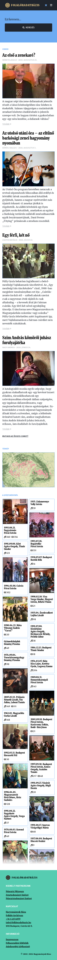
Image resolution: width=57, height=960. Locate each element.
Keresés (30, 27)
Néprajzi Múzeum (15, 891)
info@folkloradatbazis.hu (18, 922)
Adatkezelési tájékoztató (18, 946)
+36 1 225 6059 (13, 919)
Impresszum (12, 939)
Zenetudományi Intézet (17, 895)
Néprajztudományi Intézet (19, 898)
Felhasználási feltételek (17, 943)
